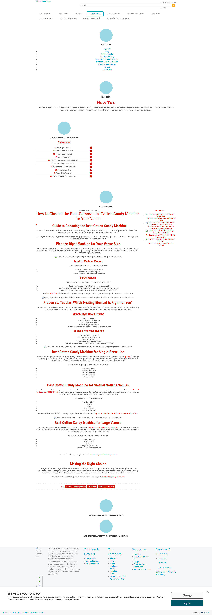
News (112, 569)
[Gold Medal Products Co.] (43, 1)
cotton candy (92, 487)
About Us (113, 558)
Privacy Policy (17, 612)
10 (91, 163)
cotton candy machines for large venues (103, 455)
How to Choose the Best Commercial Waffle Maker (160, 219)
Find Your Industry (107, 57)
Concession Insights (141, 556)
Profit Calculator (107, 54)
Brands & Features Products (107, 62)
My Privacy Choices (39, 612)
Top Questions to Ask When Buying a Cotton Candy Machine (160, 236)
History (112, 561)
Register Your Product (142, 569)
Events (112, 574)
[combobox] (126, 5)
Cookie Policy (7, 612)
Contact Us (162, 558)
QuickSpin (128, 357)
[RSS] (56, 147)
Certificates (107, 70)
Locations (114, 571)
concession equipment (106, 487)
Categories (64, 142)
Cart (164, 8)
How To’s (107, 49)
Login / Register (170, 2)
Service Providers (93, 561)
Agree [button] (187, 603)
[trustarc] (204, 612)
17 (91, 170)
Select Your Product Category (107, 59)
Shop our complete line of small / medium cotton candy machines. (116, 413)
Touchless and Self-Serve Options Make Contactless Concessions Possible (161, 228)
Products (113, 566)
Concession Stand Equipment (76, 487)
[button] (207, 591)
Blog (107, 51)
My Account (163, 563)
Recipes (107, 67)
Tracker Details (27, 612)
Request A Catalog (165, 568)
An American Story (117, 579)
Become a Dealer (92, 563)
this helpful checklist (54, 293)
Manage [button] (187, 595)
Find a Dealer (91, 558)
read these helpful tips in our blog (113, 477)
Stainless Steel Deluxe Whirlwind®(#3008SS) (103, 427)
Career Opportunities (118, 576)
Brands (113, 563)
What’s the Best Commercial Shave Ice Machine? (160, 244)
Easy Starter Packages (107, 64)
